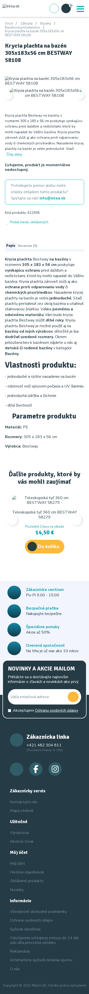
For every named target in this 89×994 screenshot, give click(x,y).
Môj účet (17, 863)
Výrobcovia (19, 832)
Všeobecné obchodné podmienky (38, 911)
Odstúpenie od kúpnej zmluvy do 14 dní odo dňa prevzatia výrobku (44, 940)
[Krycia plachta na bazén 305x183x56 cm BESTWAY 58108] (44, 81)
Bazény (45, 24)
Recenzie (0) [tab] (27, 245)
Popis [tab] (10, 245)
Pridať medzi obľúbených (29, 222)
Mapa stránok (22, 810)
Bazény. (12, 353)
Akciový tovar (22, 841)
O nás (15, 969)
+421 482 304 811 (44, 745)
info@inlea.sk (53, 198)
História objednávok (27, 872)
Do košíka (48, 546)
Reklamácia (20, 951)
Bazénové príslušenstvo (22, 28)
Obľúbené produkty (27, 881)
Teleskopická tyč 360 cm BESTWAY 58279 (44, 515)
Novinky (17, 890)
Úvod (9, 24)
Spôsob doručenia (25, 929)
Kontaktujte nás (24, 802)
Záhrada (27, 24)
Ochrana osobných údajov (31, 920)
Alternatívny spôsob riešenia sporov (41, 960)
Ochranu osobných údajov (56, 710)
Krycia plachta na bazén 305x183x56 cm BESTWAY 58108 (34, 33)
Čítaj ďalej (14, 154)
